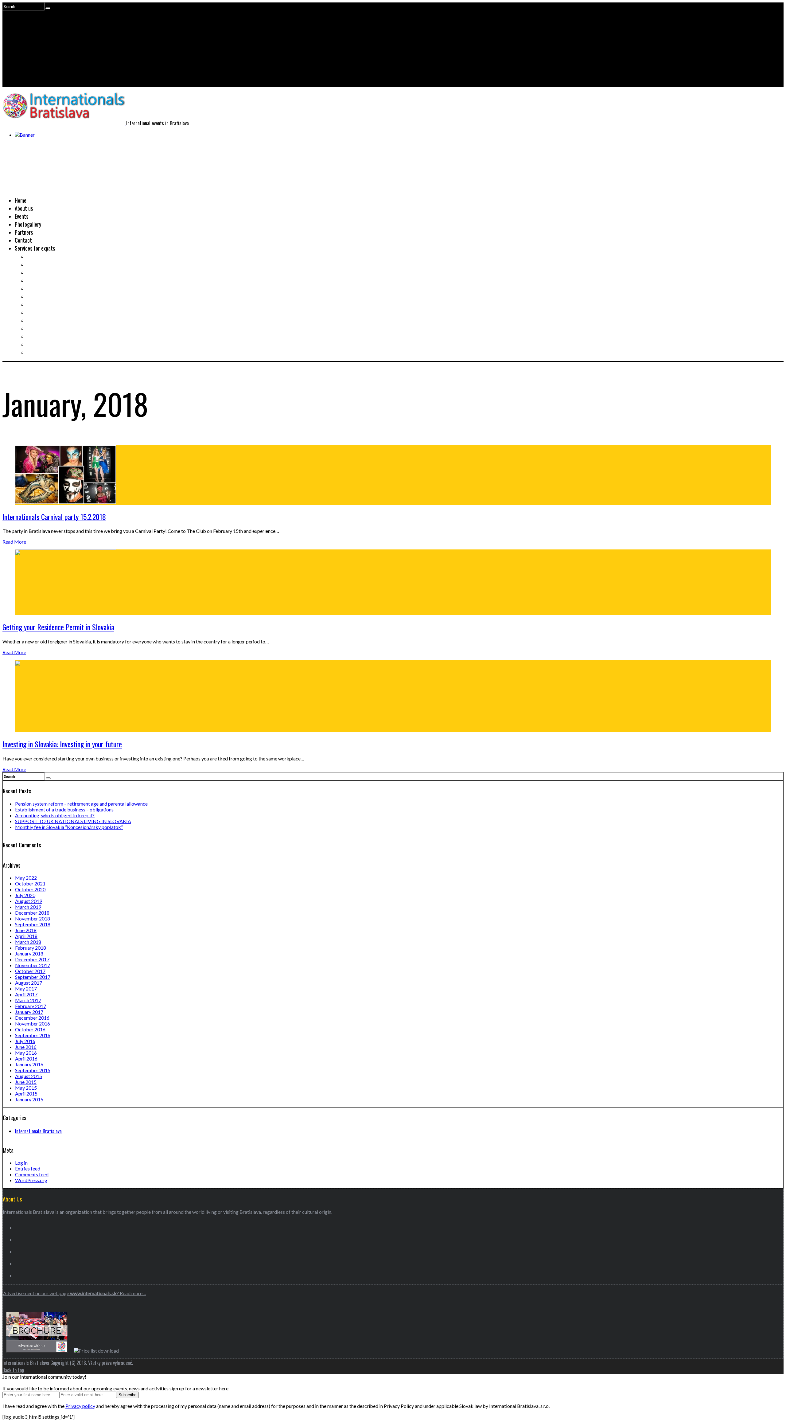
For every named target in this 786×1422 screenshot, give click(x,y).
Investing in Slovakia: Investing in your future (62, 743)
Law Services (40, 288)
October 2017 (30, 971)
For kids (35, 328)
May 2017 (26, 988)
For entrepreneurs (45, 344)
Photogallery (28, 224)
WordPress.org (31, 1180)
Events (21, 216)
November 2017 (32, 965)
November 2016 (32, 1023)
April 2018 (26, 936)
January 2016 (29, 1064)
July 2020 (25, 895)
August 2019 (28, 901)
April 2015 (26, 1093)
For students (40, 320)
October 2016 (30, 1029)
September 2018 (32, 924)
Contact (23, 240)
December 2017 (32, 959)
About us (24, 208)
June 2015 (26, 1082)
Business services (45, 296)
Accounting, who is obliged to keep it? (55, 815)
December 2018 (32, 913)
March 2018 (28, 942)
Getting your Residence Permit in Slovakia (58, 626)
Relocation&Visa (44, 264)
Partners (24, 232)
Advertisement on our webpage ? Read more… (74, 1293)
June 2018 (26, 930)
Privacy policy (80, 1406)
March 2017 (28, 1000)
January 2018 (29, 953)
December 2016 (32, 1018)
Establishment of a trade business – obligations (64, 809)
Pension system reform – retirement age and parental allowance (81, 804)
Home (20, 200)
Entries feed (27, 1168)
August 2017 (28, 983)
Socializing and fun (46, 312)
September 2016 (32, 1035)
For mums (37, 336)
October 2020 (30, 889)
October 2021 (30, 883)
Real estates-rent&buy (50, 272)
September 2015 (32, 1070)
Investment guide (45, 280)
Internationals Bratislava (38, 1131)
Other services (42, 352)
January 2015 (29, 1099)
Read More (14, 542)
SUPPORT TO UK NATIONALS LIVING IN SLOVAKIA (73, 821)
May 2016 (26, 1053)
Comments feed (32, 1174)
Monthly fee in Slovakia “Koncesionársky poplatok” (69, 827)
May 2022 (26, 878)
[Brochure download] (37, 1351)
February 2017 (30, 1006)
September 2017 (32, 977)
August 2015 (28, 1076)
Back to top (13, 1370)
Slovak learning (43, 304)
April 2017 (26, 994)
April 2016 (26, 1058)
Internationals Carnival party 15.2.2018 (54, 516)
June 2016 (26, 1047)
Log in (21, 1163)
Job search (38, 256)
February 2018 (30, 948)
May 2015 (26, 1088)
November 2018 (32, 918)
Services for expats (35, 248)
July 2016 (25, 1041)
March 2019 (28, 907)
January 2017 (29, 1012)
